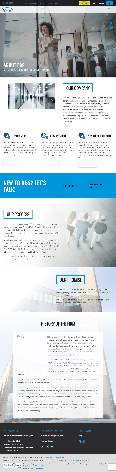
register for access (96, 186)
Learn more (12, 161)
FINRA (77, 460)
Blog (80, 436)
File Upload (84, 3)
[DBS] (7, 11)
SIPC (81, 460)
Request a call (69, 185)
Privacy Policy (49, 457)
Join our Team (47, 441)
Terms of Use (59, 457)
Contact (101, 3)
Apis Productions (37, 469)
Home (93, 3)
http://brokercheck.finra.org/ (33, 466)
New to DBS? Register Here (52, 436)
